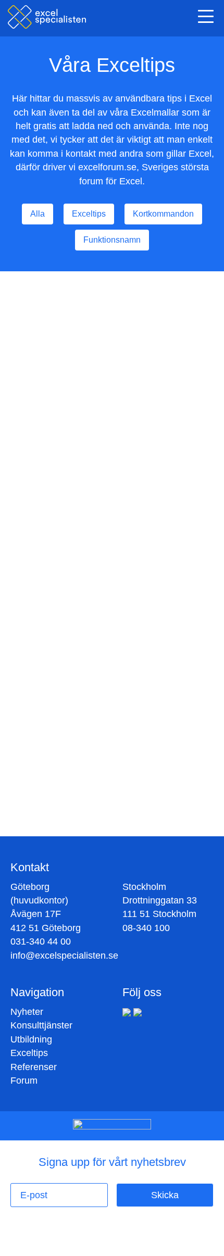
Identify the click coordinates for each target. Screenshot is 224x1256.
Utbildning (31, 1039)
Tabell (61, 421)
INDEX (128, 421)
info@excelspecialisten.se (64, 955)
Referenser (33, 1067)
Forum (24, 1080)
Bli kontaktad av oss (108, 808)
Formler (94, 421)
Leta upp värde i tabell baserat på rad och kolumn (112, 327)
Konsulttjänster (41, 1025)
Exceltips (29, 1053)
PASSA (160, 421)
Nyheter (26, 1012)
